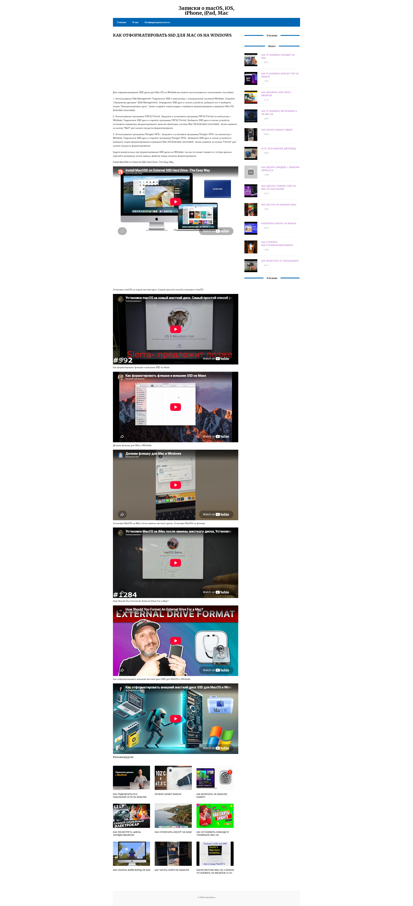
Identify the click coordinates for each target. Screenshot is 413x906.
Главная (121, 22)
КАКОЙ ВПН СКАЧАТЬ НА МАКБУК (278, 223)
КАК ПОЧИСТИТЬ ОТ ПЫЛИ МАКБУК (280, 260)
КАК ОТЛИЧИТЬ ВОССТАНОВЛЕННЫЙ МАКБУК (277, 244)
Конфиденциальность (157, 22)
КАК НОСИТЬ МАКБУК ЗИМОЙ (276, 129)
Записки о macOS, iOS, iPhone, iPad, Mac (206, 10)
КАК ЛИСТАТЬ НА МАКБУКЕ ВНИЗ (278, 204)
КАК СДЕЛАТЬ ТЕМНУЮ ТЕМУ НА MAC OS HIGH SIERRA (278, 187)
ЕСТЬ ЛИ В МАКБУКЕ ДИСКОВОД (278, 148)
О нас (135, 22)
